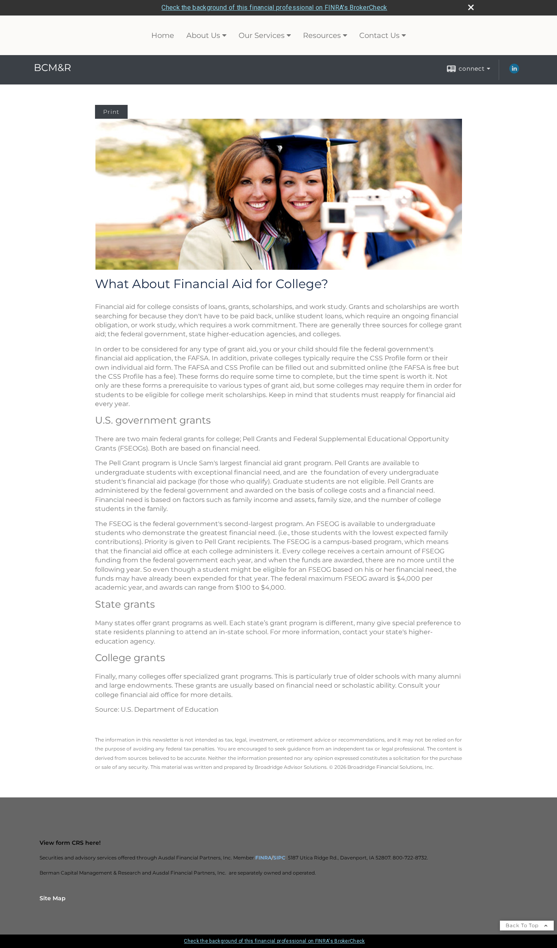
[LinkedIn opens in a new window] (514, 71)
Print (111, 111)
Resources (322, 35)
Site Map (53, 898)
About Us (203, 35)
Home (162, 35)
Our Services (262, 35)
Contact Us (379, 35)
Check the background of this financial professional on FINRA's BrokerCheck (274, 7)
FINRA (263, 858)
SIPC (279, 858)
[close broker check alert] (471, 7)
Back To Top (523, 925)
